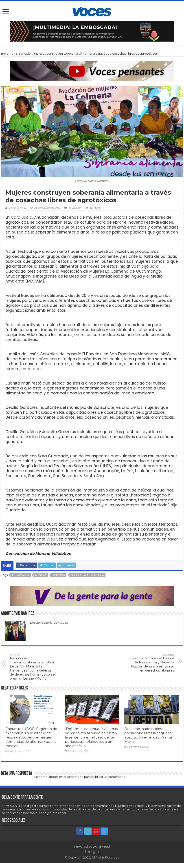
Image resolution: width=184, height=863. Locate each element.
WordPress (101, 846)
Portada (59, 575)
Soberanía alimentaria (87, 575)
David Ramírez (17, 207)
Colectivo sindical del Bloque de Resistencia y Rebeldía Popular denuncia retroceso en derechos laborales (152, 662)
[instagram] (104, 831)
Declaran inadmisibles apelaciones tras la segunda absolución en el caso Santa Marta (148, 735)
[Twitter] (88, 831)
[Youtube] (96, 831)
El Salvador (24, 53)
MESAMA (40, 575)
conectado (75, 776)
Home (8, 53)
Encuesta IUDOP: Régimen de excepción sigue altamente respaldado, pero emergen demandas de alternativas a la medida (31, 737)
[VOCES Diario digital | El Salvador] (92, 11)
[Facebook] (79, 831)
